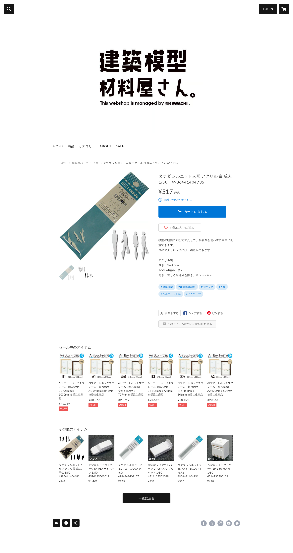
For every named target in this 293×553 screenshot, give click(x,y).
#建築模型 (167, 286)
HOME (58, 146)
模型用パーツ (80, 162)
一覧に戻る (146, 498)
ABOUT (105, 146)
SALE (120, 146)
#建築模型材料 (187, 286)
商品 (71, 146)
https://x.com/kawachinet (212, 523)
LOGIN (268, 9)
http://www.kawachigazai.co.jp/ (237, 523)
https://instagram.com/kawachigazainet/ (220, 523)
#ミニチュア (193, 294)
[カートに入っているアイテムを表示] (284, 9)
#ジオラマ (207, 286)
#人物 (222, 286)
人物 (95, 162)
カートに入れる (195, 211)
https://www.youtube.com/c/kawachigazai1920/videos (229, 523)
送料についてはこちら (178, 199)
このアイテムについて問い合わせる (189, 323)
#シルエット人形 (171, 294)
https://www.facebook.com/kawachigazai (204, 523)
